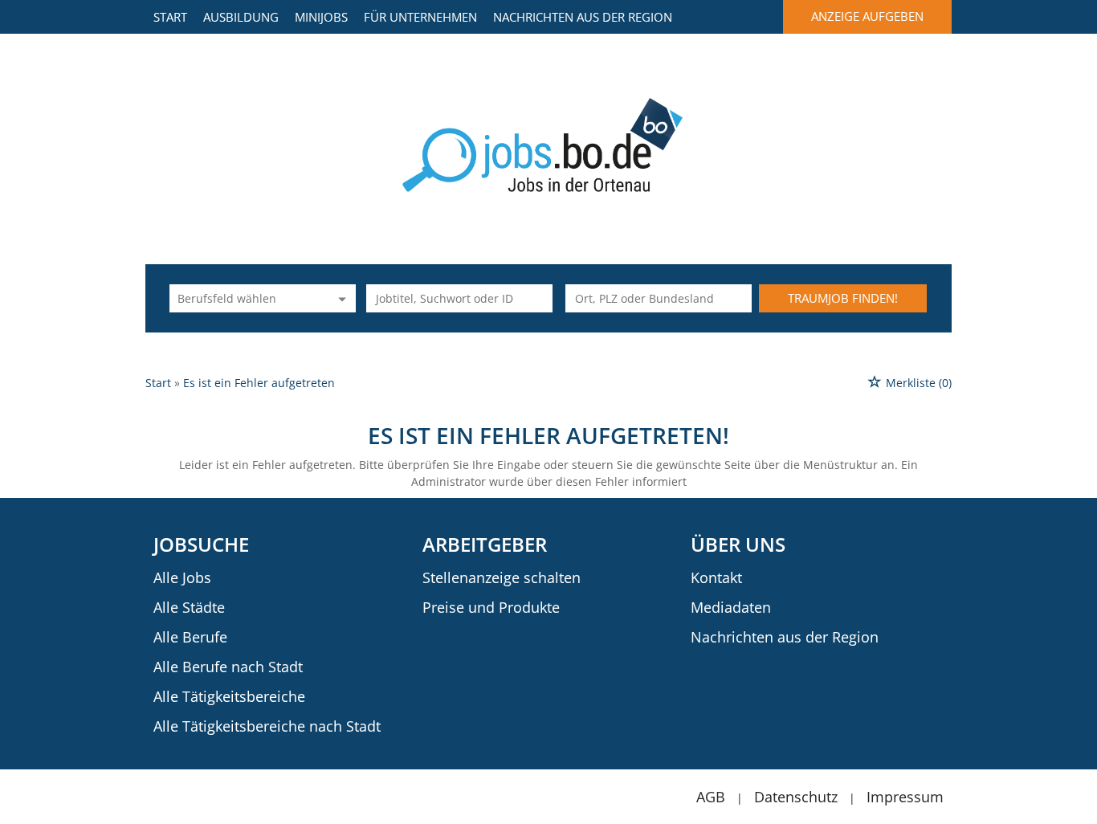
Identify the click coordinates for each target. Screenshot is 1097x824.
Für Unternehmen (420, 17)
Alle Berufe (190, 637)
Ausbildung (241, 17)
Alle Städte (189, 607)
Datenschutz (796, 796)
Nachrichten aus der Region (582, 17)
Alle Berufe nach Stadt (228, 666)
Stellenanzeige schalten (501, 577)
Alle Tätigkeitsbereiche (229, 696)
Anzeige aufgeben (867, 16)
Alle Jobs (182, 577)
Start (170, 17)
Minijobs (321, 17)
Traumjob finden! (843, 298)
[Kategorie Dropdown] (340, 298)
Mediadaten (731, 607)
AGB (710, 796)
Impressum (905, 796)
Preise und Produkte (491, 607)
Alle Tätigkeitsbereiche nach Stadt (267, 726)
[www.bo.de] (548, 143)
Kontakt (716, 577)
